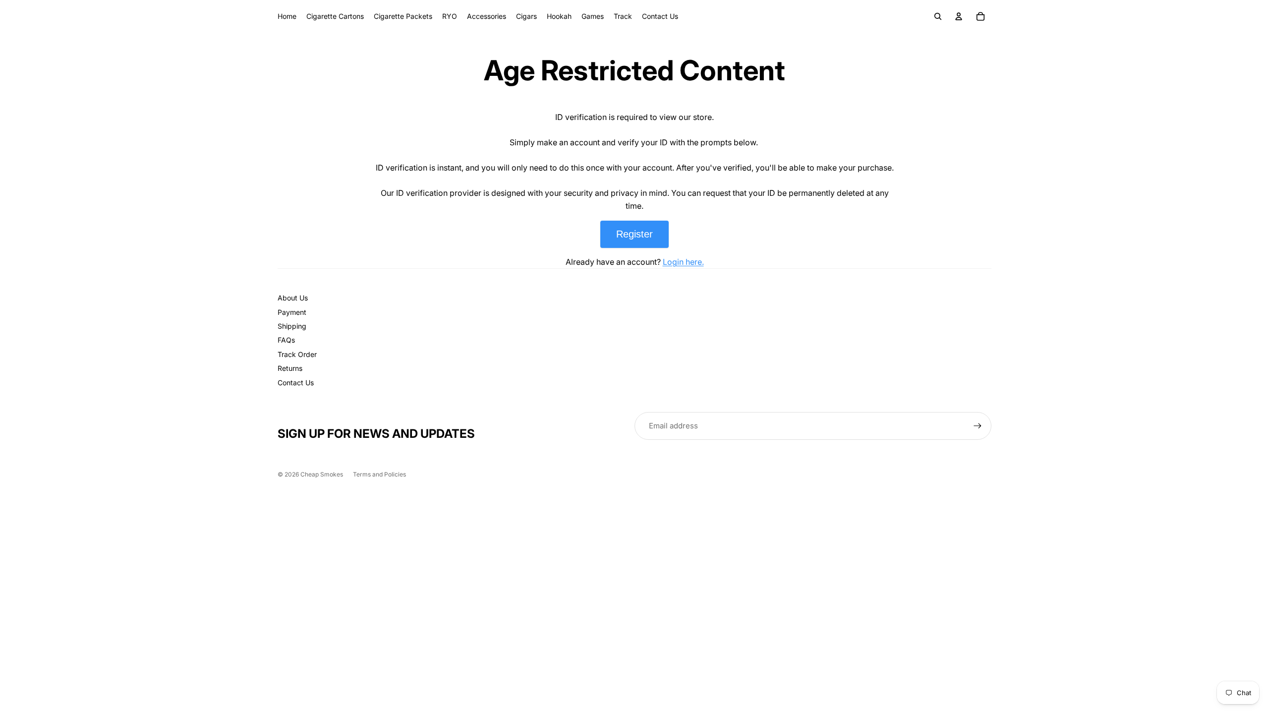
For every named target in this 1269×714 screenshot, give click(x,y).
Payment (292, 312)
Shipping (292, 326)
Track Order (297, 354)
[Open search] (938, 16)
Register (634, 234)
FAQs (286, 340)
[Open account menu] (959, 16)
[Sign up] (977, 425)
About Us (293, 298)
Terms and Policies (379, 474)
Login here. (683, 262)
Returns (290, 368)
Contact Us (296, 382)
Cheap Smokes (321, 474)
